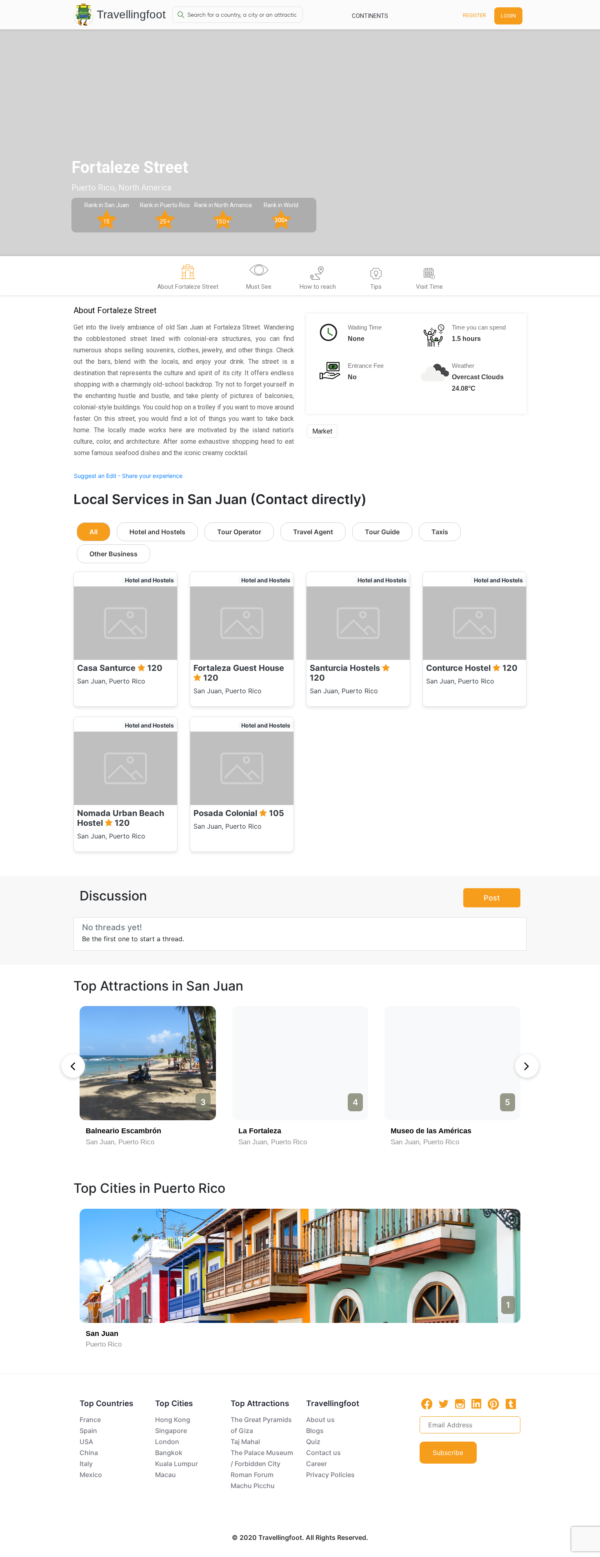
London (167, 1442)
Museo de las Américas (431, 1131)
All (93, 532)
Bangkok (168, 1453)
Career (316, 1464)
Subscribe (448, 1453)
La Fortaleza (259, 1131)
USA (86, 1442)
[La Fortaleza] (300, 1063)
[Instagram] (460, 1403)
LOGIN (508, 16)
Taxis (439, 532)
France (90, 1419)
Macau (165, 1475)
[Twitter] (443, 1403)
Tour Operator (239, 532)
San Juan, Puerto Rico (120, 1142)
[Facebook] (427, 1403)
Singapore (171, 1431)
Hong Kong (172, 1419)
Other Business (113, 554)
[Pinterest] (493, 1404)
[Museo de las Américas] (452, 1063)
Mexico (91, 1475)
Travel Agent (313, 532)
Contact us (323, 1453)
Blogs (315, 1431)
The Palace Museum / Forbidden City (262, 1458)
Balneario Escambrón (123, 1131)
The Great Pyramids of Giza (261, 1425)
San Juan (102, 1333)
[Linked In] (476, 1403)
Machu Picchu (253, 1486)
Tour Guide (382, 532)
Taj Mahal (245, 1442)
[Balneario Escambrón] (148, 1063)
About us (320, 1419)
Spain (88, 1431)
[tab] (187, 278)
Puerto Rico (104, 1344)
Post (492, 898)
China (89, 1453)
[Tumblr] (511, 1403)
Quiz (313, 1442)
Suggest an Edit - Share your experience (128, 475)
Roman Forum (252, 1475)
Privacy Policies (330, 1475)
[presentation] (73, 1066)
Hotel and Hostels (157, 532)
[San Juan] (300, 1266)
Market (322, 431)
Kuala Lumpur (176, 1464)
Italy (86, 1464)
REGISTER (474, 15)
